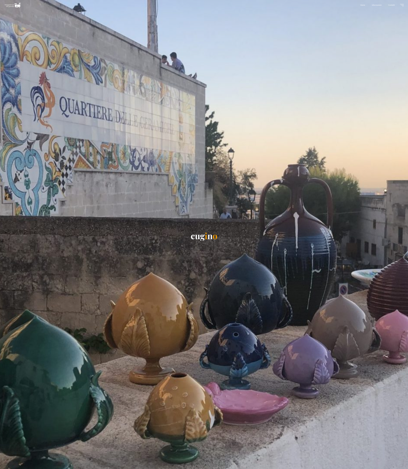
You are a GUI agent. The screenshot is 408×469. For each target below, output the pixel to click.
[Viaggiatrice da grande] (12, 5)
